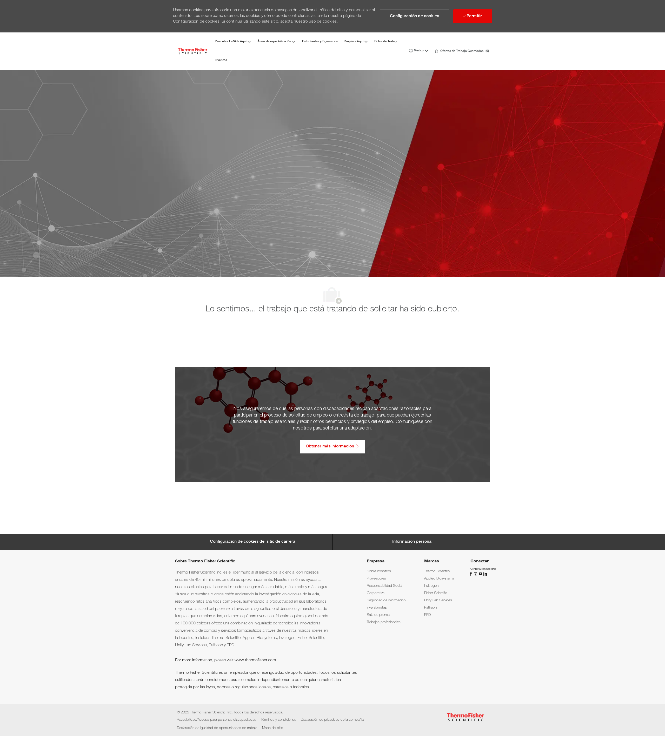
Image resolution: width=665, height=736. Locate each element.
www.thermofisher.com (255, 660)
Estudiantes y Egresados (320, 41)
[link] (379, 571)
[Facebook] (471, 574)
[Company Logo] (192, 51)
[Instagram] (476, 574)
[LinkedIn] (485, 574)
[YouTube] (480, 574)
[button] (414, 16)
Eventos (221, 60)
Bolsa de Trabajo (386, 41)
